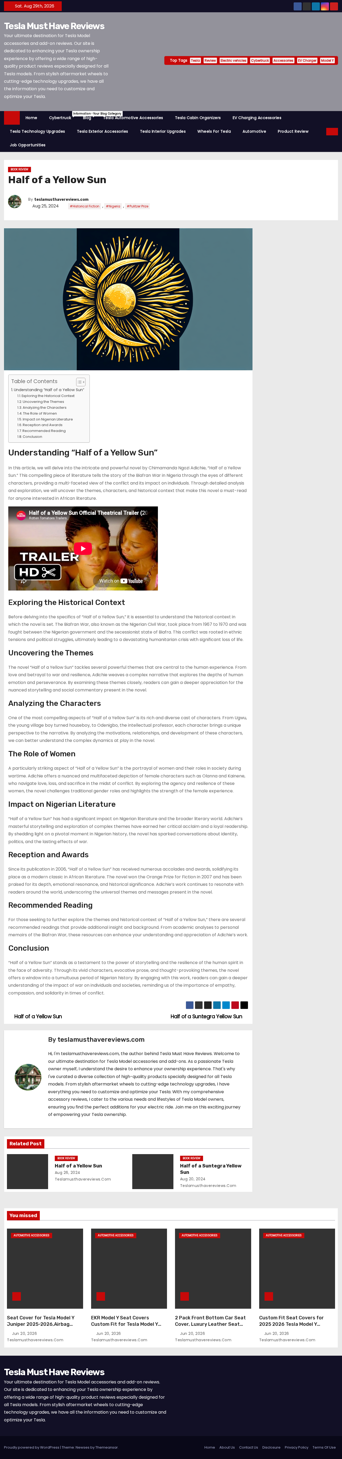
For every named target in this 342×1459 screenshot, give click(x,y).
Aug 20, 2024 (193, 1179)
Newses (83, 1447)
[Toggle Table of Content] (78, 382)
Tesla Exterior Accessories (102, 131)
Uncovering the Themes (43, 401)
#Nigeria (113, 206)
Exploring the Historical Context (48, 395)
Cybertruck (260, 60)
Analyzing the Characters (45, 407)
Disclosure (271, 1447)
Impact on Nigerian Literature (48, 419)
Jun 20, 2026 (25, 1333)
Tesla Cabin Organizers (198, 117)
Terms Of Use (324, 1447)
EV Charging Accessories (257, 117)
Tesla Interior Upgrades (163, 131)
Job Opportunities (28, 145)
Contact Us (248, 1447)
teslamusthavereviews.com (61, 199)
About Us (227, 1447)
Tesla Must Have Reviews (54, 26)
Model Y (327, 60)
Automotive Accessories (31, 1235)
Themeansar (106, 1447)
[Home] (12, 118)
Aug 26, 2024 (67, 1172)
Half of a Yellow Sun (78, 1166)
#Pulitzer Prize (137, 206)
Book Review (19, 169)
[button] (322, 131)
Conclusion (32, 436)
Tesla (195, 60)
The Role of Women (40, 413)
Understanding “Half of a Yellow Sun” (49, 389)
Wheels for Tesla (214, 131)
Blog (90, 116)
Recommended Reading (44, 430)
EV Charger (307, 60)
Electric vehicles (233, 60)
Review (210, 60)
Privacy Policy (296, 1447)
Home (31, 117)
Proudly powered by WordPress (32, 1447)
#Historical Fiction (84, 206)
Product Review (293, 131)
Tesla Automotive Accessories (133, 117)
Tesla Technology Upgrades (37, 131)
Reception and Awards (43, 424)
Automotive (254, 131)
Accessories (283, 60)
